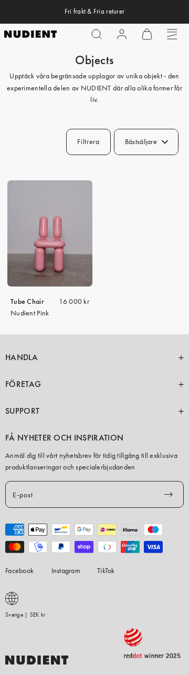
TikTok (106, 570)
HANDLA (21, 357)
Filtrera (88, 141)
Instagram (66, 570)
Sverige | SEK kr (25, 614)
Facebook (19, 570)
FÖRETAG (23, 384)
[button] (96, 34)
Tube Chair (27, 301)
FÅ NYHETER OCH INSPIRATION (64, 438)
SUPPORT (22, 411)
